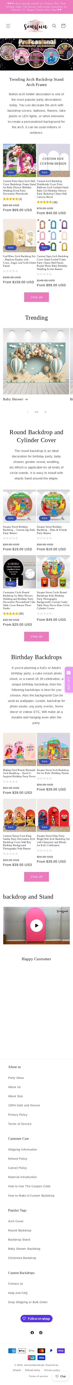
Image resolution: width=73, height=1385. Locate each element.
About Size (15, 1096)
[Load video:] (36, 925)
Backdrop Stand (19, 1239)
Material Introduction (22, 1177)
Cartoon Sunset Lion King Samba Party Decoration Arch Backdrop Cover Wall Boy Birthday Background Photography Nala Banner (19, 842)
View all (36, 297)
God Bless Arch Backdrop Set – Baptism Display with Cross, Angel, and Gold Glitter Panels (19, 261)
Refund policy (32, 1370)
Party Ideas (16, 1077)
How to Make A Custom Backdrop (31, 1195)
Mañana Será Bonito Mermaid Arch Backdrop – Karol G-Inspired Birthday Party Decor (19, 773)
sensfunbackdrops (34, 1365)
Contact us (15, 1283)
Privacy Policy (17, 1114)
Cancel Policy (17, 1167)
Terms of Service (20, 1123)
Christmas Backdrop (22, 1257)
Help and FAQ (18, 1293)
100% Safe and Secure (24, 1105)
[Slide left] (27, 411)
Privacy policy (52, 1370)
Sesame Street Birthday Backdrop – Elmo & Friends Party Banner (52, 530)
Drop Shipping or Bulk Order (28, 1302)
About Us (14, 1087)
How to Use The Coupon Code (29, 1186)
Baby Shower (13, 399)
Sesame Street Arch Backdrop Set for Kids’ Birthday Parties (53, 772)
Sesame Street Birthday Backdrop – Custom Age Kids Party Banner (19, 530)
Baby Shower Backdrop (24, 1248)
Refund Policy (17, 1158)
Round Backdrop (19, 1230)
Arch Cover (16, 1221)
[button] (8, 25)
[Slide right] (45, 411)
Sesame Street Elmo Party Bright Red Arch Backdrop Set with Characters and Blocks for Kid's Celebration (53, 841)
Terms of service (38, 1376)
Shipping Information (22, 1149)
